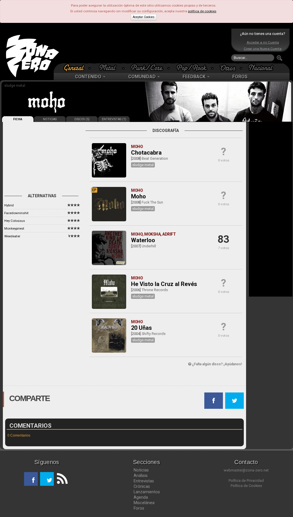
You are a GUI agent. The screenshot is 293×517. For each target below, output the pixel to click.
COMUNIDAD (142, 76)
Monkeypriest (14, 228)
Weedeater (12, 236)
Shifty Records (154, 333)
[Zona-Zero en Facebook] (31, 479)
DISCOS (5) (82, 119)
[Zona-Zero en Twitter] (47, 479)
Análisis (141, 475)
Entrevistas (144, 481)
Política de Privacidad (246, 480)
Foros (139, 508)
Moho (138, 196)
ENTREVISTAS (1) (114, 119)
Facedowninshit (16, 213)
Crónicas (142, 486)
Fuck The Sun (152, 202)
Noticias (141, 470)
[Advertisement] (145, 45)
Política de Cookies (246, 486)
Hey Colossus (14, 221)
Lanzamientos (147, 492)
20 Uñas (141, 328)
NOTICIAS (50, 119)
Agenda (141, 497)
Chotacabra (146, 152)
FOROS (240, 76)
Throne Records (155, 290)
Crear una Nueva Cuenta (263, 49)
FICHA (17, 119)
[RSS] (61, 479)
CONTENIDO (88, 76)
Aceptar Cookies (144, 17)
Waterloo (143, 240)
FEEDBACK (195, 76)
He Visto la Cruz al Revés (164, 284)
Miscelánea (144, 502)
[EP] (109, 220)
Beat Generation (155, 158)
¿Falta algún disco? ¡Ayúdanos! (216, 364)
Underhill (149, 246)
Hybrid (9, 205)
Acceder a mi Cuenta (263, 42)
